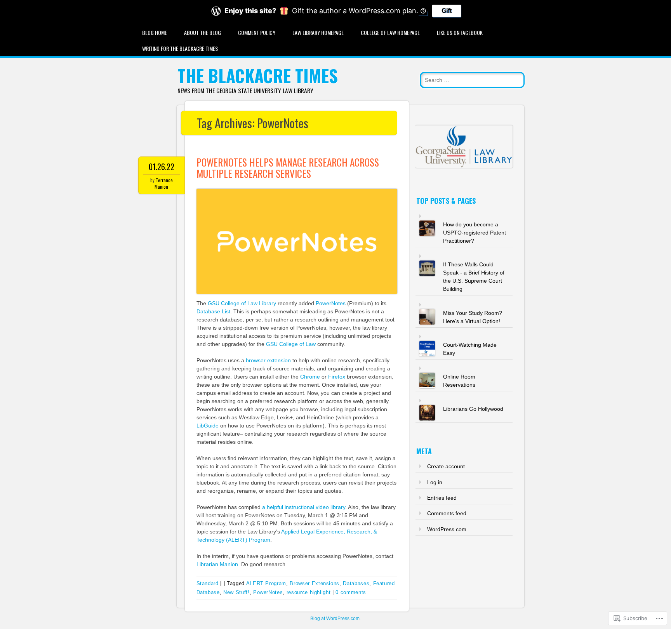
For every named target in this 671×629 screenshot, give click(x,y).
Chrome (310, 377)
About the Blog (202, 32)
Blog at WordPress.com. (335, 618)
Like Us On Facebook (460, 32)
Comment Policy (256, 32)
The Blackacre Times (257, 75)
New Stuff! (236, 592)
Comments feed (446, 513)
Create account (446, 466)
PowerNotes (331, 303)
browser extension (268, 360)
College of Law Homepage (390, 32)
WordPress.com (446, 529)
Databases (356, 583)
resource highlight (309, 592)
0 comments (351, 592)
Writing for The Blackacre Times (180, 48)
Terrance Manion (164, 183)
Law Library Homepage (318, 32)
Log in (434, 482)
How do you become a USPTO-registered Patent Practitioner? (474, 232)
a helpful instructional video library (303, 507)
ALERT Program (266, 583)
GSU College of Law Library (242, 303)
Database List (213, 311)
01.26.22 (161, 166)
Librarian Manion (217, 564)
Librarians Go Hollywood (473, 409)
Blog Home (154, 32)
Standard (207, 583)
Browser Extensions (314, 583)
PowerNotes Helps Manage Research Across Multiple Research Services (287, 168)
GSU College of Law (291, 344)
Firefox (336, 377)
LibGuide (207, 425)
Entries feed (442, 498)
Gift (447, 10)
